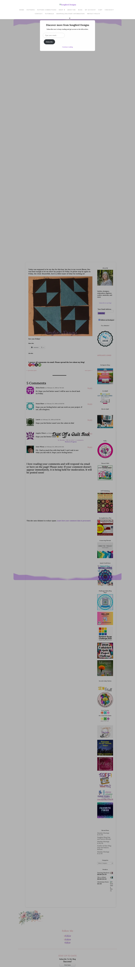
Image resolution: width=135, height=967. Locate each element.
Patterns (31, 10)
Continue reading (67, 47)
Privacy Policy (93, 13)
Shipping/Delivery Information (70, 13)
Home (21, 10)
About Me (71, 10)
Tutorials (49, 13)
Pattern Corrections (46, 10)
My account (90, 10)
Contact (39, 13)
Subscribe (49, 42)
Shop (61, 10)
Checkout (109, 10)
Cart (100, 10)
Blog (80, 10)
